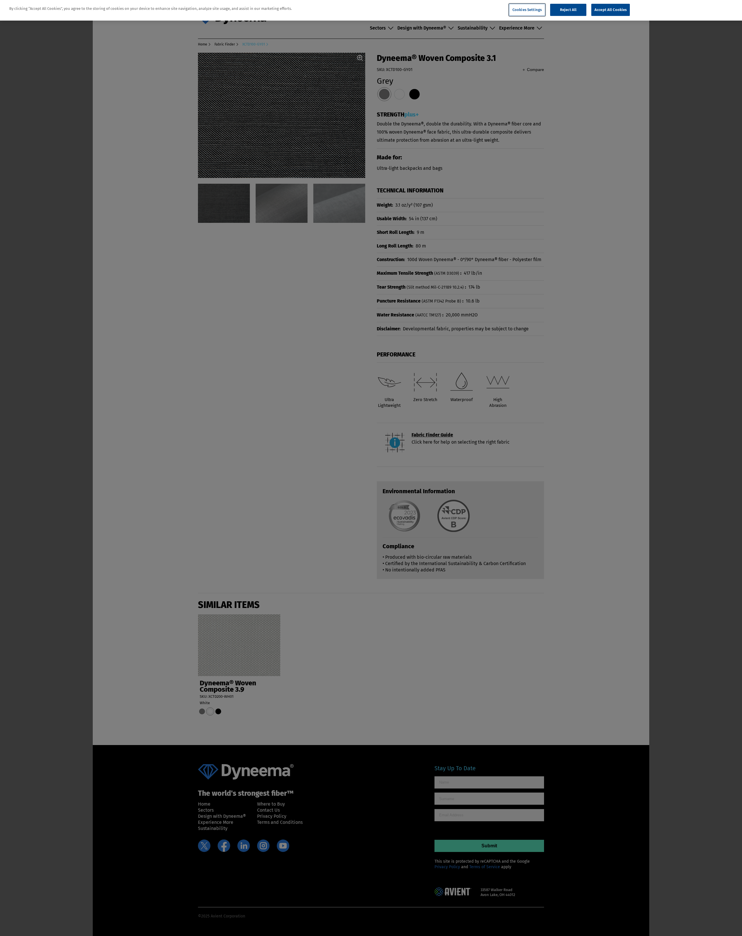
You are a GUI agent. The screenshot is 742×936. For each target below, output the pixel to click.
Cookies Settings (527, 10)
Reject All (568, 10)
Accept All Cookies (610, 10)
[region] (371, 10)
